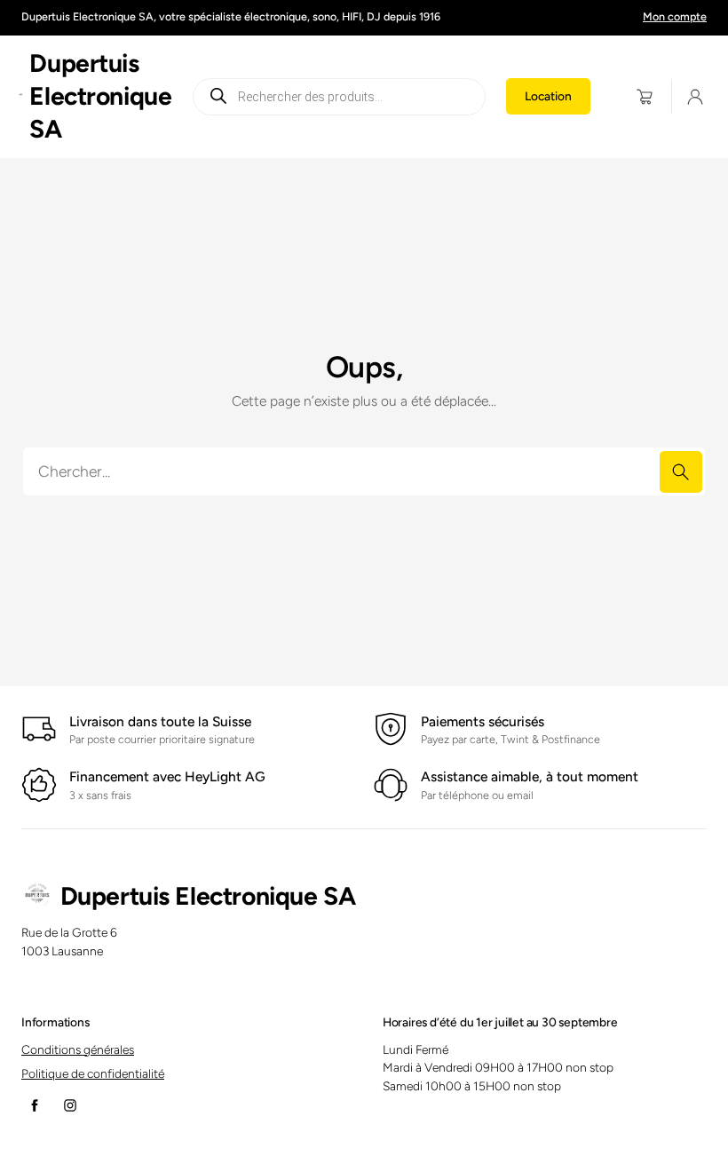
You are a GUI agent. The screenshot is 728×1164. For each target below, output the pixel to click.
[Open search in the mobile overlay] (338, 96)
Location (548, 96)
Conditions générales (77, 1049)
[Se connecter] (695, 97)
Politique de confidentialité (92, 1073)
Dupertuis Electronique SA (100, 96)
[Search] (680, 472)
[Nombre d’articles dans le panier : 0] (645, 96)
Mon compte (675, 16)
